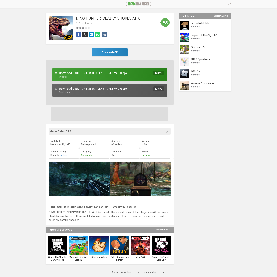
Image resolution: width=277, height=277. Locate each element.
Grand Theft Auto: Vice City (161, 258)
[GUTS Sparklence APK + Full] (184, 61)
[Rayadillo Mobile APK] (184, 25)
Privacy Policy (150, 272)
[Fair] (80, 28)
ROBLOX (195, 71)
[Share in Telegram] (91, 34)
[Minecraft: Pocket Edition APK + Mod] (78, 245)
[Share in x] (85, 34)
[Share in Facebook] (78, 34)
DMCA (139, 272)
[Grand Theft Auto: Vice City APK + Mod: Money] (161, 245)
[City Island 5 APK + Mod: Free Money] (184, 49)
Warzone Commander (202, 83)
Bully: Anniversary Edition (120, 258)
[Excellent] (89, 28)
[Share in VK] (104, 34)
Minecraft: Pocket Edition (78, 258)
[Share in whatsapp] (97, 34)
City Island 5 (198, 47)
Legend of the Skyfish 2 (204, 35)
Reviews (146, 155)
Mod (91, 155)
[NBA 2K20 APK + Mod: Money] (140, 245)
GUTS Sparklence (200, 59)
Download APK (110, 52)
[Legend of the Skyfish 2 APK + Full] (184, 37)
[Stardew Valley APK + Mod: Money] (99, 245)
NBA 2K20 (141, 257)
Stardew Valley (99, 257)
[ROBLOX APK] (184, 73)
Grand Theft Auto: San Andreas (57, 258)
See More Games (163, 230)
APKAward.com (138, 4)
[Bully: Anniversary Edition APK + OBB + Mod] (119, 245)
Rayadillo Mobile (200, 23)
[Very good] (86, 28)
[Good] (83, 28)
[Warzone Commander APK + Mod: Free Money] (184, 85)
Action (84, 155)
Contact (162, 272)
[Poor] (77, 28)
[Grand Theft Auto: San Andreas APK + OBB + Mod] (57, 245)
